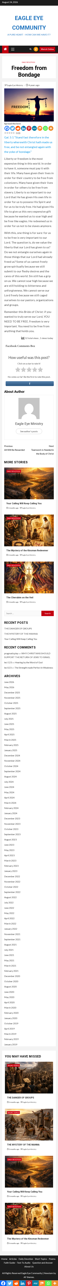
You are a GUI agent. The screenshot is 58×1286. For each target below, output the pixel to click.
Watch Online (47, 49)
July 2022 (9, 902)
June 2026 (9, 682)
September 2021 (12, 939)
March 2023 (10, 860)
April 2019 (9, 1028)
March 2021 (10, 965)
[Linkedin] (23, 128)
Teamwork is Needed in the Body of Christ (42, 450)
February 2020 (11, 1012)
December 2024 (12, 755)
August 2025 (10, 713)
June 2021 (9, 955)
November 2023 (12, 823)
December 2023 (12, 818)
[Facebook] (7, 128)
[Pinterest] (28, 128)
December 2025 (12, 692)
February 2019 (11, 1039)
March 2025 (10, 739)
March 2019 (10, 1033)
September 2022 (12, 892)
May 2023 (9, 850)
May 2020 (9, 997)
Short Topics (13, 1065)
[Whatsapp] (45, 128)
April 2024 (9, 797)
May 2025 (9, 729)
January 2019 (10, 1044)
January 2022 (10, 928)
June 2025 (9, 724)
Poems (52, 1258)
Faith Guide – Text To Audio (17, 1262)
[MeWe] (34, 128)
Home (4, 1258)
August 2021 (10, 944)
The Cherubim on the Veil (19, 597)
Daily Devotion (28, 62)
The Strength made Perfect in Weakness (33, 667)
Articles (13, 1258)
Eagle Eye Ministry (15, 85)
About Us (29, 1266)
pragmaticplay (11, 653)
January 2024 (10, 813)
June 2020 (9, 992)
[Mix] (39, 128)
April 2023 (9, 855)
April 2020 (9, 1002)
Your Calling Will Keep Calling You (24, 503)
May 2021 (9, 960)
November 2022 (12, 881)
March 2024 (10, 802)
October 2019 (11, 1023)
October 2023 (11, 829)
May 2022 (9, 913)
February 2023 (11, 865)
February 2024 (11, 808)
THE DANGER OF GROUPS (18, 628)
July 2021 (9, 949)
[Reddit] (17, 128)
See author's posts (29, 431)
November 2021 (12, 934)
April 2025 (9, 734)
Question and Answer (42, 1262)
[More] (50, 128)
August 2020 (10, 986)
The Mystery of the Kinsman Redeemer (27, 550)
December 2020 (12, 976)
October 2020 (11, 981)
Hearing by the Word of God (29, 662)
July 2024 (9, 781)
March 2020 (10, 1007)
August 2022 (10, 897)
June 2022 (9, 907)
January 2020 (10, 1018)
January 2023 (10, 871)
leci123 (7, 667)
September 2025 (12, 708)
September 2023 (12, 834)
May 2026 (9, 687)
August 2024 (10, 776)
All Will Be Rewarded (14, 448)
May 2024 (9, 792)
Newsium (48, 1273)
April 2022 (9, 918)
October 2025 (11, 703)
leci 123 (8, 662)
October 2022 (11, 886)
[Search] (30, 49)
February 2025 (11, 745)
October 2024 (11, 766)
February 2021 (11, 970)
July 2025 (9, 718)
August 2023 (10, 839)
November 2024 (12, 760)
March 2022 (10, 923)
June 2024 (9, 787)
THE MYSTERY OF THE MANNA (21, 633)
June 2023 (9, 844)
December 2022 (12, 876)
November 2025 (12, 697)
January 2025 (10, 750)
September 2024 (12, 771)
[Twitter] (12, 128)
